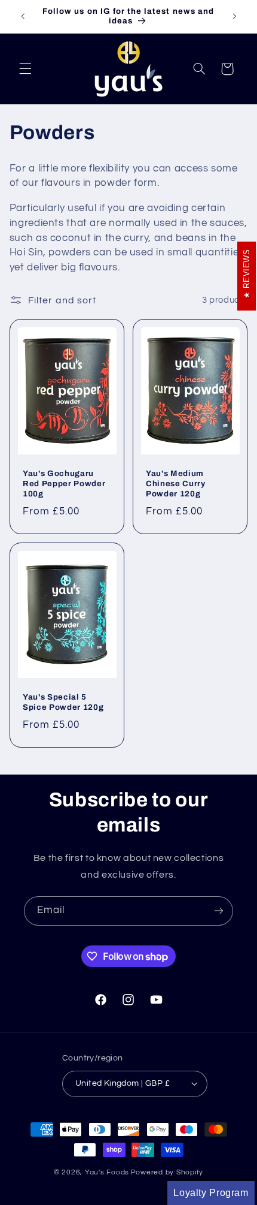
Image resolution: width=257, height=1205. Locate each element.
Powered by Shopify (167, 1172)
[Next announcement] (234, 16)
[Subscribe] (218, 911)
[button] (25, 69)
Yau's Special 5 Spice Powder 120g (63, 702)
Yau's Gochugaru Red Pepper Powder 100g (64, 484)
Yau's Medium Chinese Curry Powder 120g (176, 484)
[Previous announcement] (23, 16)
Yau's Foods (107, 1172)
